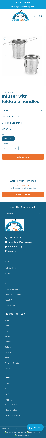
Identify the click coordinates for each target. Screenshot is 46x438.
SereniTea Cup (13, 429)
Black (7, 320)
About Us (9, 300)
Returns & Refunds (13, 405)
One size (8, 138)
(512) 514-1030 (24, 2)
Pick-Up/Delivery (12, 268)
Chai (7, 326)
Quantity (5, 144)
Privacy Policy (11, 410)
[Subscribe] (38, 213)
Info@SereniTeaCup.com (24, 7)
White (7, 368)
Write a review (23, 194)
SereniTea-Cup (15, 247)
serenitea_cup (15, 251)
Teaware (8, 284)
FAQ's (7, 394)
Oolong (8, 347)
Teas (7, 278)
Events (8, 383)
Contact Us (10, 305)
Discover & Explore (13, 294)
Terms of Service (12, 415)
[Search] (35, 16)
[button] (4, 16)
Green (7, 331)
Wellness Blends (12, 363)
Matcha (8, 342)
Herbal (7, 336)
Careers (8, 389)
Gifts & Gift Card (12, 289)
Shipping (8, 399)
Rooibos (8, 357)
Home (7, 273)
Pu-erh (8, 352)
